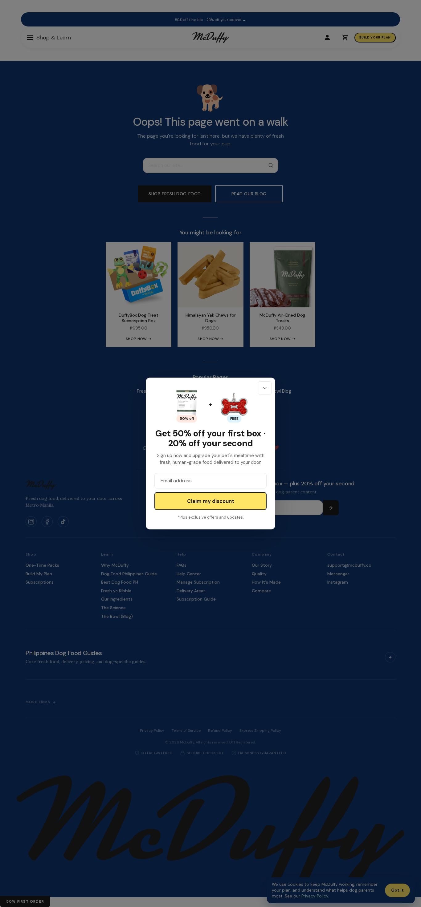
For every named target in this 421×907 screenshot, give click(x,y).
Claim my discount (210, 501)
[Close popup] (265, 388)
